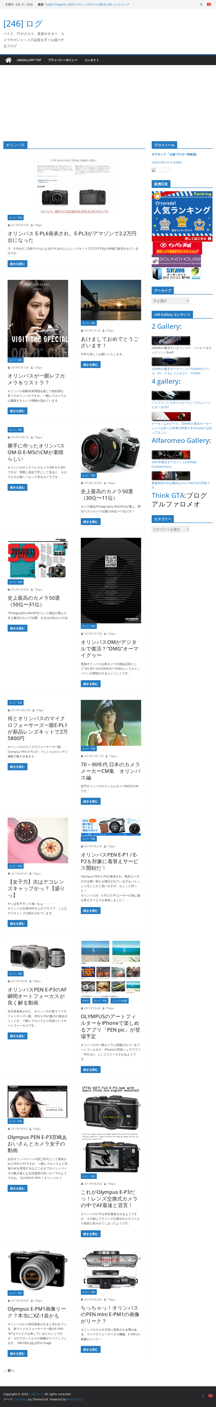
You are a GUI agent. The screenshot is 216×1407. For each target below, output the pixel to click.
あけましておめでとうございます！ (110, 342)
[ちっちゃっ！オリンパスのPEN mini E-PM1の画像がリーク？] (111, 1269)
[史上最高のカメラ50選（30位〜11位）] (111, 450)
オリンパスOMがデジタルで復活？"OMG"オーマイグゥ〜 (110, 648)
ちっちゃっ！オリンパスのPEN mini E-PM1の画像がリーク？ (110, 1314)
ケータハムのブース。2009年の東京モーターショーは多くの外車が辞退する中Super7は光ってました (182, 428)
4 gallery (165, 381)
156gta (38, 225)
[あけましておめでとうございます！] (111, 300)
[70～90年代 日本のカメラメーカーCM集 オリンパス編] (111, 723)
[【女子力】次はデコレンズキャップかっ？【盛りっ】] (38, 840)
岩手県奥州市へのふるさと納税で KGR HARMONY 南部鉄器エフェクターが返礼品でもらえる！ (86, 6)
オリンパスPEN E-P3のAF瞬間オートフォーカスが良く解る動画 (37, 996)
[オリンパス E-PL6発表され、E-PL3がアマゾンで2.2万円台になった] (74, 186)
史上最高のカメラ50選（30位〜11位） (107, 494)
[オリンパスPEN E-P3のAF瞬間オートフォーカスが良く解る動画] (38, 955)
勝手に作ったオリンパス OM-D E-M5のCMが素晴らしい (36, 452)
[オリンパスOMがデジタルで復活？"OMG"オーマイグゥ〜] (111, 580)
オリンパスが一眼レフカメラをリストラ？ (36, 379)
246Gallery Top (29, 60)
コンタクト (91, 60)
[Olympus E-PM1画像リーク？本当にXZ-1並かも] (38, 1270)
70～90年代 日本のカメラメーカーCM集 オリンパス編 (110, 771)
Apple (85, 1000)
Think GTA (168, 495)
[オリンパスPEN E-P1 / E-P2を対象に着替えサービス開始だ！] (111, 826)
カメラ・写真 (15, 217)
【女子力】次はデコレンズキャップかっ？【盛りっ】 (36, 888)
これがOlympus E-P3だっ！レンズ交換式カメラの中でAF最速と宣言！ (109, 1198)
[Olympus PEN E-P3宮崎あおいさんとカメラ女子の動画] (38, 1102)
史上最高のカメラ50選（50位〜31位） (34, 601)
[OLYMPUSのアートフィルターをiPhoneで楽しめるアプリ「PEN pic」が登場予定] (111, 969)
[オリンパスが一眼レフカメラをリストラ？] (38, 318)
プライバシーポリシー (63, 60)
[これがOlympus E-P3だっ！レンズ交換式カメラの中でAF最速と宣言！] (111, 1130)
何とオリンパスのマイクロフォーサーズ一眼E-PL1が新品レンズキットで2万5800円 (38, 728)
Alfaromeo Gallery (180, 440)
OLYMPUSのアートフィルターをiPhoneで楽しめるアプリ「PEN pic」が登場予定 (110, 1026)
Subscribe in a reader (167, 162)
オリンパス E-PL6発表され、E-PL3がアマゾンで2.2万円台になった (72, 236)
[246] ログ (23, 23)
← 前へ (8, 1370)
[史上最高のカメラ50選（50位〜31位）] (38, 558)
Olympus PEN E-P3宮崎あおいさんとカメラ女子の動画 (37, 1143)
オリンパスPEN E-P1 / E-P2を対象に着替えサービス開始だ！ (110, 861)
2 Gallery (166, 326)
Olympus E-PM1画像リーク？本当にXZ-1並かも (37, 1312)
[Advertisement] (108, 96)
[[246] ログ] (8, 60)
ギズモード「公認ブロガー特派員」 (175, 154)
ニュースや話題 (119, 1000)
